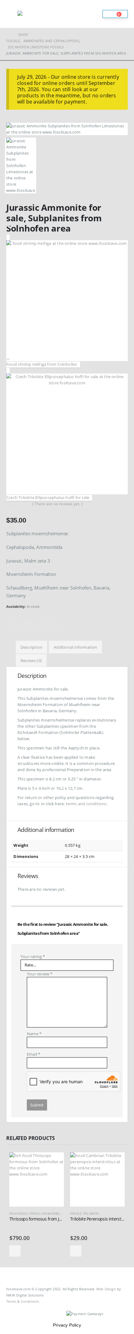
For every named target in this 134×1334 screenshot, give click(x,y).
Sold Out (15, 1251)
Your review (40, 974)
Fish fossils (18, 1214)
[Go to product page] (36, 1179)
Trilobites (91, 1214)
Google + (45, 625)
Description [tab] (31, 647)
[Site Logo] (34, 14)
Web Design (106, 1289)
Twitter (23, 625)
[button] (11, 14)
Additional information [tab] (75, 647)
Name (34, 1033)
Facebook (11, 625)
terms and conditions (86, 803)
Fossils (35, 1214)
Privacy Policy (67, 1325)
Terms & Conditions (22, 1301)
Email (57, 625)
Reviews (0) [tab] (31, 660)
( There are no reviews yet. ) (57, 503)
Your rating (33, 956)
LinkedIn (34, 625)
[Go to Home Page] (8, 35)
